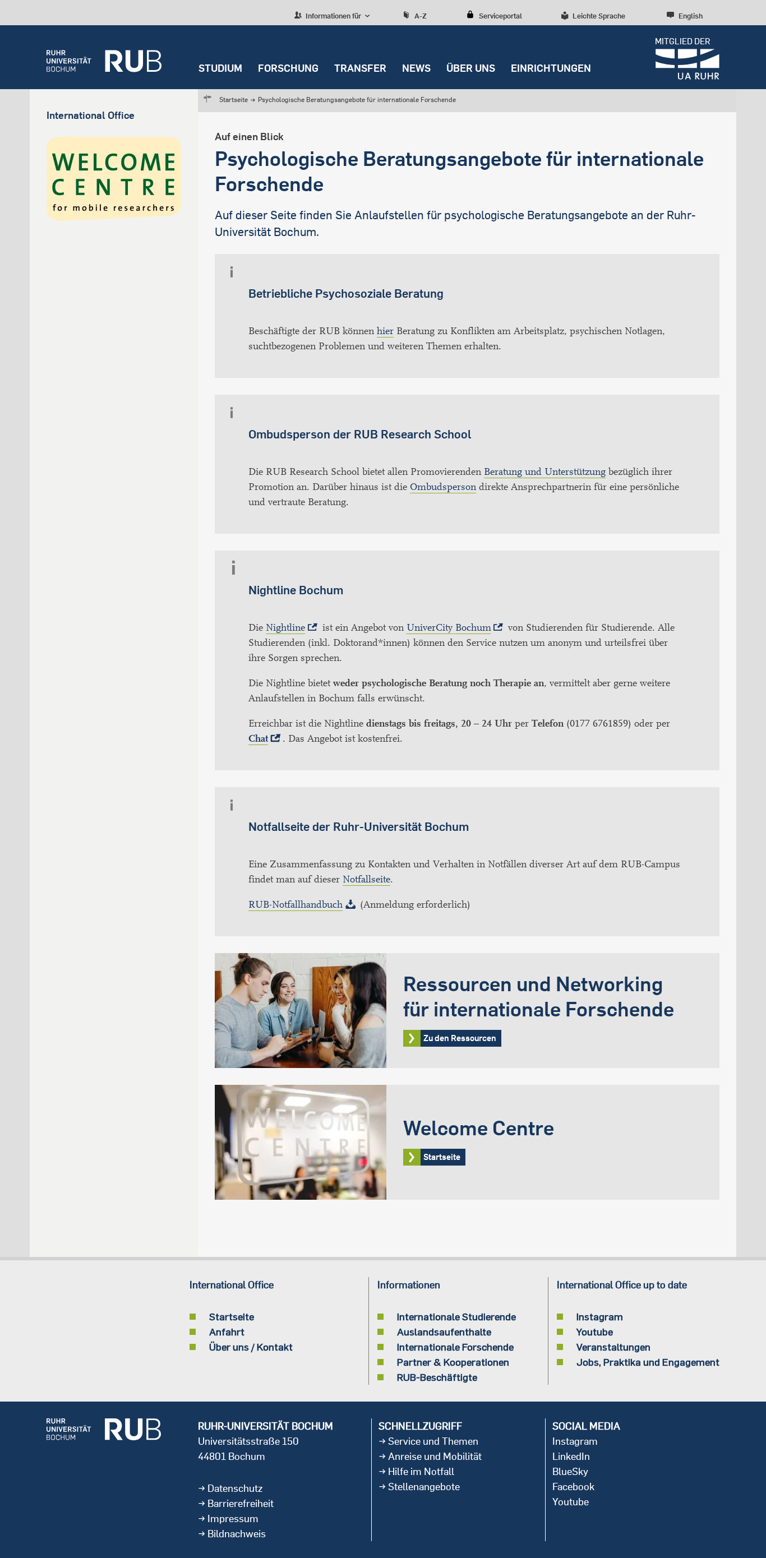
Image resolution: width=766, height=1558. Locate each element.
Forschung (288, 68)
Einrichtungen (551, 68)
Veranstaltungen (613, 1346)
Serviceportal (500, 15)
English (691, 15)
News (416, 68)
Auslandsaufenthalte (444, 1331)
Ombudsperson (443, 487)
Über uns (470, 68)
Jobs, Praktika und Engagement (647, 1362)
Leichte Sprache (599, 15)
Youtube (594, 1331)
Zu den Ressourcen (467, 1010)
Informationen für (332, 15)
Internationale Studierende (456, 1316)
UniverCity (449, 628)
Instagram (599, 1316)
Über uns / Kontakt (251, 1346)
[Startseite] (104, 57)
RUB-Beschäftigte (437, 1377)
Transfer (360, 68)
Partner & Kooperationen (453, 1362)
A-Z (420, 15)
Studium (220, 68)
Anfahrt (226, 1331)
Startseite (233, 99)
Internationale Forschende (455, 1346)
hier (385, 331)
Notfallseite (366, 879)
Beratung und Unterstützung (545, 472)
